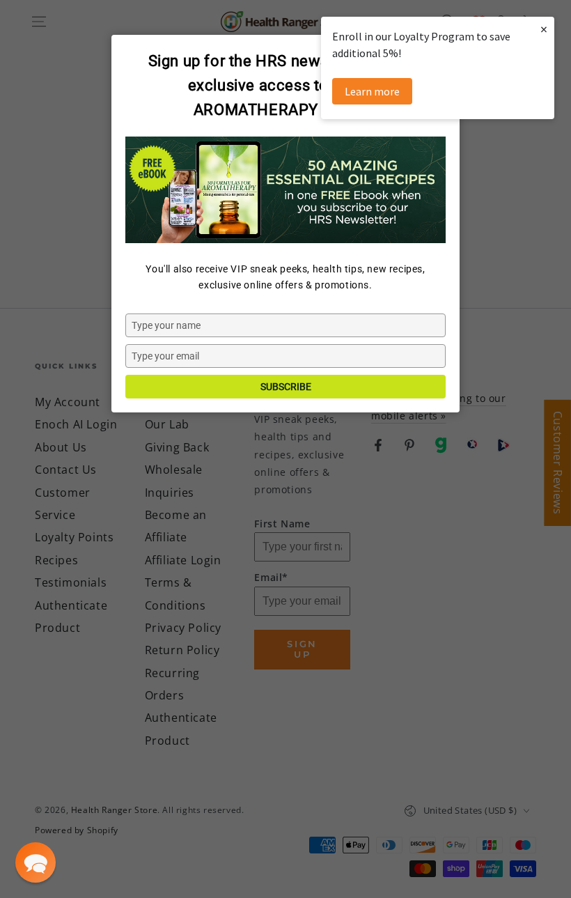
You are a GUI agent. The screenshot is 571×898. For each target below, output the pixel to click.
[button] (35, 862)
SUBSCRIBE (285, 386)
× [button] (543, 29)
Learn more (372, 91)
